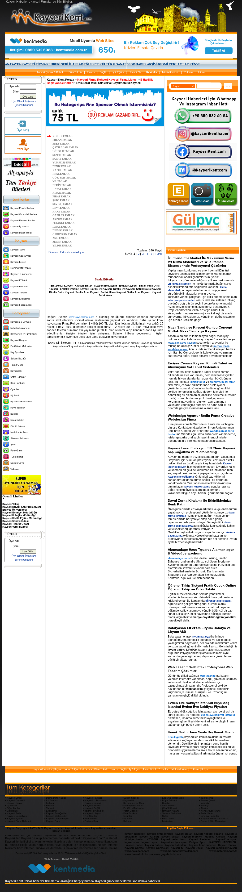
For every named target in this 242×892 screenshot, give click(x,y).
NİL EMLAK (59, 181)
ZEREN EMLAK (62, 241)
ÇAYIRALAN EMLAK (65, 147)
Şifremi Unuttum (24, 105)
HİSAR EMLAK (61, 192)
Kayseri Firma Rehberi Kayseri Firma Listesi (107, 79)
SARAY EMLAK (62, 158)
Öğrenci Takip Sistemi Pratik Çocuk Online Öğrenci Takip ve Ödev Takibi (202, 587)
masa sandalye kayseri (182, 342)
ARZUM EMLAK (62, 219)
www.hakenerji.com (137, 851)
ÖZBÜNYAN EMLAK (65, 234)
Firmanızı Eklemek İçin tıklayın (66, 252)
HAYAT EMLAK (62, 189)
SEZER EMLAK (61, 155)
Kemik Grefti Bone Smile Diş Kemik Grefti (201, 732)
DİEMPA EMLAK (62, 230)
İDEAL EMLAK (61, 226)
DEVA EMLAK (61, 207)
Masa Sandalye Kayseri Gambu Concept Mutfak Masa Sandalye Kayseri (200, 329)
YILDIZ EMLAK (62, 245)
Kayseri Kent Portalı (60, 79)
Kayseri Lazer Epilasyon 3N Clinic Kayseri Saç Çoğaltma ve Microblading (201, 450)
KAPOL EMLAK (62, 170)
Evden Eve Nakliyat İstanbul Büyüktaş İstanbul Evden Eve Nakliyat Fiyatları (198, 705)
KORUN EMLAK (62, 136)
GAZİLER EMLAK (63, 215)
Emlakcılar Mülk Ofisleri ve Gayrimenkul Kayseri (108, 83)
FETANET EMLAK (63, 222)
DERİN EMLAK (61, 185)
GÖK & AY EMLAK (64, 177)
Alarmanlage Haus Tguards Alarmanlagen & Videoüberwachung (201, 551)
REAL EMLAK (61, 173)
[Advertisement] (105, 267)
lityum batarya (201, 636)
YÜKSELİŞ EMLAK (64, 162)
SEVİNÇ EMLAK (62, 204)
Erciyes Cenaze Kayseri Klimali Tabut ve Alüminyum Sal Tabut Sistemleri (200, 365)
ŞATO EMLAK (61, 200)
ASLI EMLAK (60, 238)
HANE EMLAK (61, 211)
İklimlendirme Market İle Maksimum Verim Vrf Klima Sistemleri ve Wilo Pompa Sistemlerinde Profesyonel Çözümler (201, 261)
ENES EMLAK (60, 143)
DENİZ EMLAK (61, 166)
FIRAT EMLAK (61, 196)
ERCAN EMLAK (62, 139)
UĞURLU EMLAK (63, 151)
